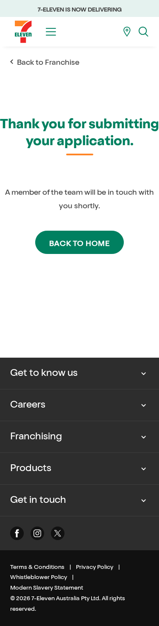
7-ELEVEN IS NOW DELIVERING (80, 9)
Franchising (36, 436)
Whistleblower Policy (38, 577)
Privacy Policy (94, 567)
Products (30, 468)
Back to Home (79, 243)
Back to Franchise (48, 62)
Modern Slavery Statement (46, 587)
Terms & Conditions (37, 567)
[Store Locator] (127, 32)
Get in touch (38, 500)
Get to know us (44, 373)
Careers (27, 404)
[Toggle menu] (51, 31)
